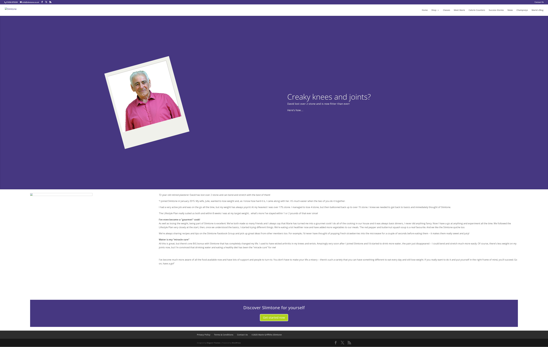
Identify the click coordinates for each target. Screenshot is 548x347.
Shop (433, 10)
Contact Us (539, 2)
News (510, 10)
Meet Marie (459, 10)
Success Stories (496, 10)
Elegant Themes (213, 343)
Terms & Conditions (223, 334)
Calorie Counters (477, 10)
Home (425, 10)
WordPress (236, 343)
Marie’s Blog (537, 10)
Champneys (522, 10)
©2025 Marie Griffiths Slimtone (266, 334)
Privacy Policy (203, 334)
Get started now (274, 317)
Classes (446, 10)
